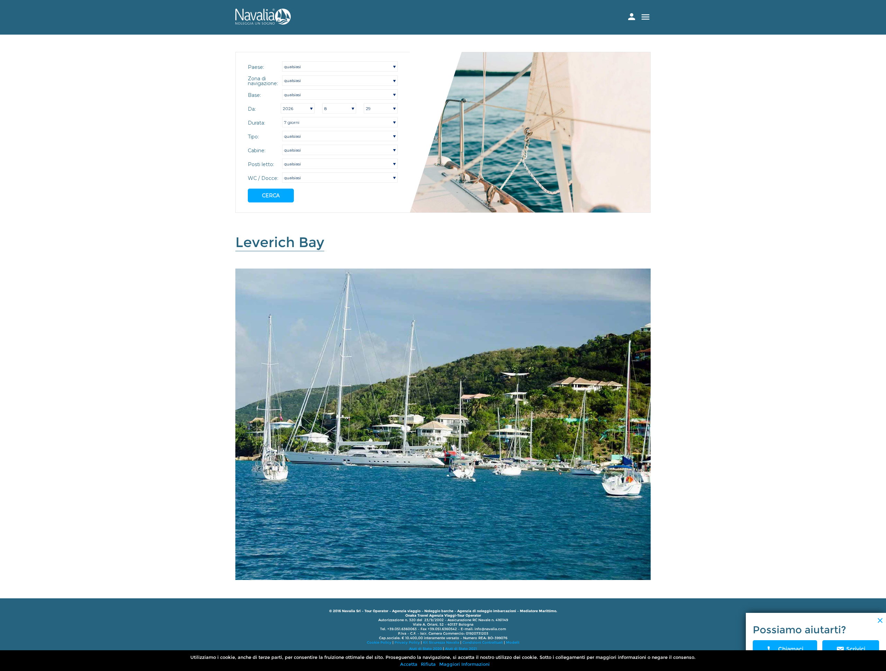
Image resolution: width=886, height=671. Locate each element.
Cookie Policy (379, 642)
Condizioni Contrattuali (482, 642)
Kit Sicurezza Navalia (441, 642)
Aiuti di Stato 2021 (461, 648)
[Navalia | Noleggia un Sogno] (263, 22)
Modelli (512, 642)
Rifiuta (428, 664)
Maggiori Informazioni (464, 664)
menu (645, 17)
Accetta (408, 664)
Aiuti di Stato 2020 (425, 648)
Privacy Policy (407, 642)
